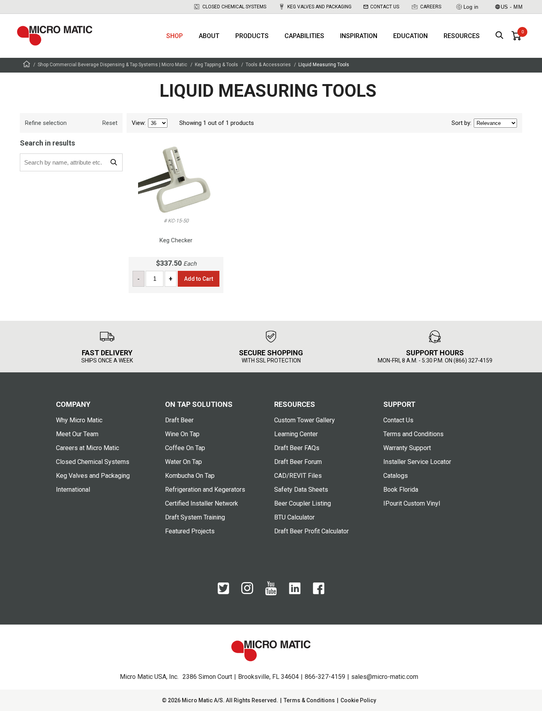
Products (252, 36)
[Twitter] (223, 592)
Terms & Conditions (309, 700)
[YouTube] (271, 593)
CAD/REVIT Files (298, 475)
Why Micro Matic (79, 420)
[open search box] (499, 35)
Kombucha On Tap (190, 475)
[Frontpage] (26, 65)
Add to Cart (198, 279)
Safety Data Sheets (301, 489)
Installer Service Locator (417, 462)
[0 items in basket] (516, 35)
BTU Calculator (294, 517)
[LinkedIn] (295, 592)
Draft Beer (179, 420)
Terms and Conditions (413, 434)
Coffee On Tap (185, 448)
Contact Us (384, 7)
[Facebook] (319, 592)
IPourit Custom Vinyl (411, 503)
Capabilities (304, 36)
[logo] (54, 36)
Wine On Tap (182, 434)
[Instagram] (247, 592)
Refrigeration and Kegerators (205, 489)
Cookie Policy (358, 700)
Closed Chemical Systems (234, 7)
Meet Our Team (77, 434)
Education (410, 36)
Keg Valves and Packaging (319, 7)
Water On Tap (183, 462)
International (73, 489)
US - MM (512, 7)
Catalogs (395, 475)
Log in (471, 7)
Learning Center (296, 434)
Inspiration (358, 36)
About (209, 36)
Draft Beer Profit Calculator (311, 531)
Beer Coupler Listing (302, 503)
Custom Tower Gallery (304, 420)
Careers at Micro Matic (87, 448)
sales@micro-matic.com (384, 676)
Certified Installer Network (201, 503)
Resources (462, 36)
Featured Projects (190, 531)
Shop (174, 36)
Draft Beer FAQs (296, 448)
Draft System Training (195, 517)
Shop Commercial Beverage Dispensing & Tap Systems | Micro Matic (112, 64)
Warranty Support (407, 448)
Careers (430, 7)
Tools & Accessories (268, 64)
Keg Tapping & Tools (216, 64)
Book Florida (400, 489)
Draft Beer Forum (298, 462)
